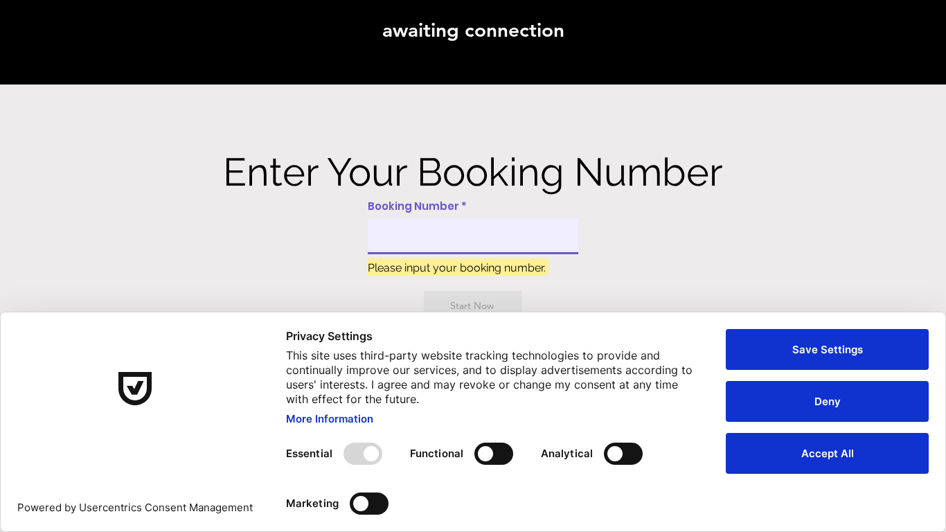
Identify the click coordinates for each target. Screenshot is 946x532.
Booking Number (413, 206)
